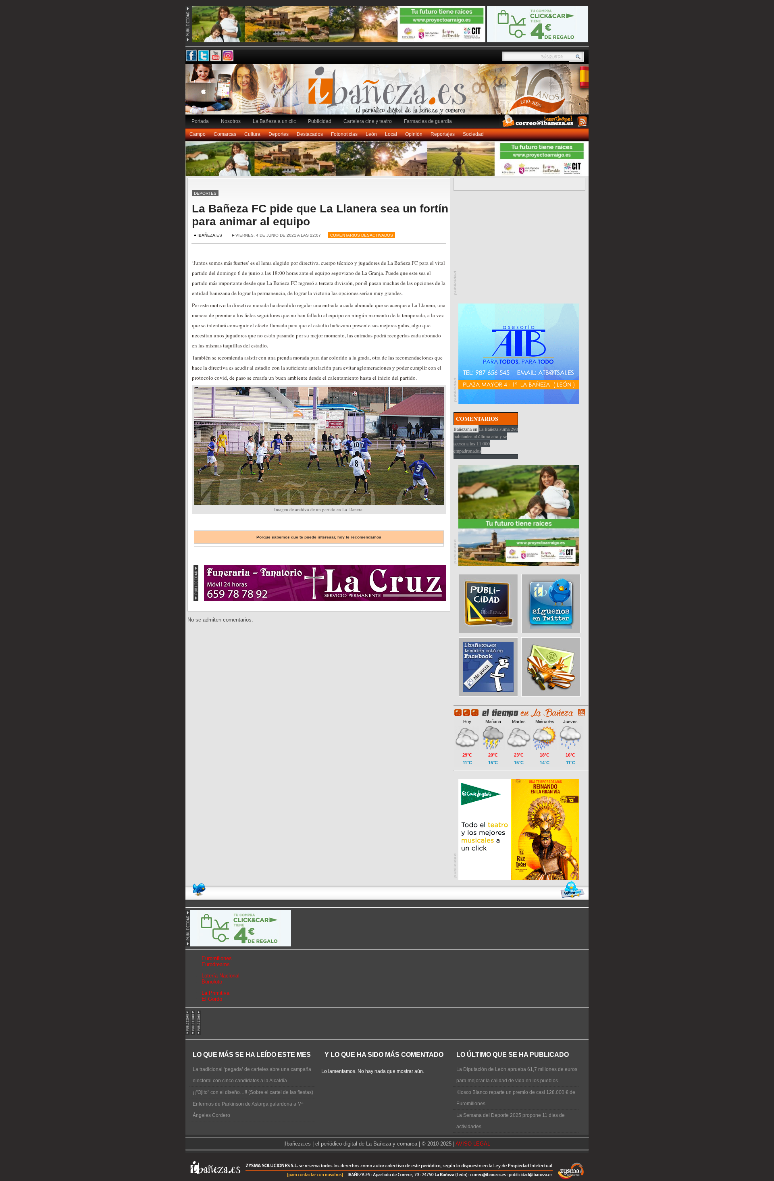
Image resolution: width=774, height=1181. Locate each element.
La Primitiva (215, 993)
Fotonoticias (344, 134)
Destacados (310, 134)
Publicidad (319, 121)
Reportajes (443, 134)
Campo (197, 134)
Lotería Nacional (220, 976)
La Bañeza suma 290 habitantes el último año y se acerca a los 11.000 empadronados (486, 440)
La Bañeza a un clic (274, 121)
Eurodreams (216, 964)
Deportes (278, 134)
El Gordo (212, 999)
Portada (200, 121)
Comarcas (225, 134)
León (371, 134)
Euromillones (217, 958)
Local (391, 134)
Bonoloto (212, 982)
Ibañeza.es (389, 93)
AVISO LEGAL (473, 1144)
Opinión (413, 134)
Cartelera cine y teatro (367, 121)
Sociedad (473, 134)
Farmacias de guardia (428, 121)
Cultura (252, 134)
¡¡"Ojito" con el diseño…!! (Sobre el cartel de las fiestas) (253, 1092)
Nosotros (231, 121)
